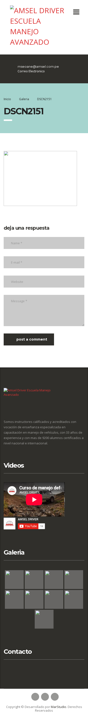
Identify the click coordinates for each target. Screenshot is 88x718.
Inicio (7, 99)
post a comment (31, 339)
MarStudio (58, 707)
